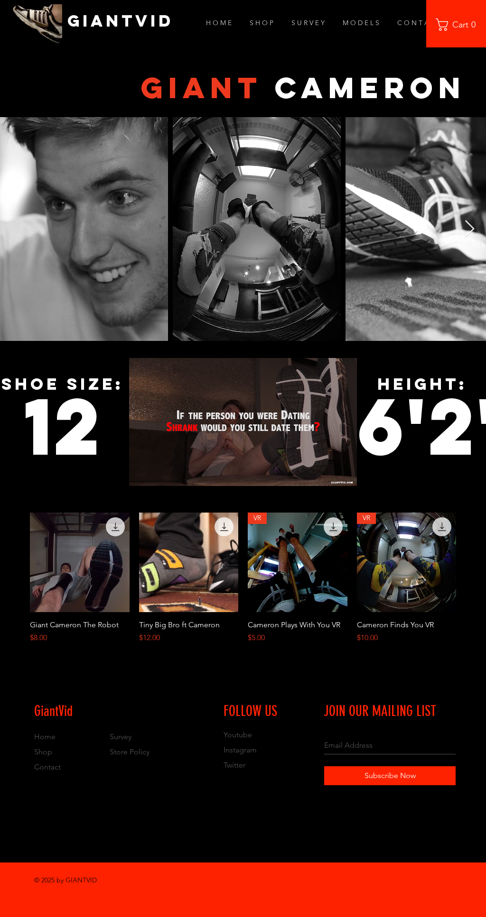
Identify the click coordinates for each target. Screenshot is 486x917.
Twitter (234, 765)
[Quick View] (80, 562)
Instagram (240, 749)
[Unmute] (157, 473)
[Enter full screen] (344, 473)
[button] (459, 24)
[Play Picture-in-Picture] (328, 473)
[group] (243, 578)
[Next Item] (469, 229)
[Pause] (141, 473)
